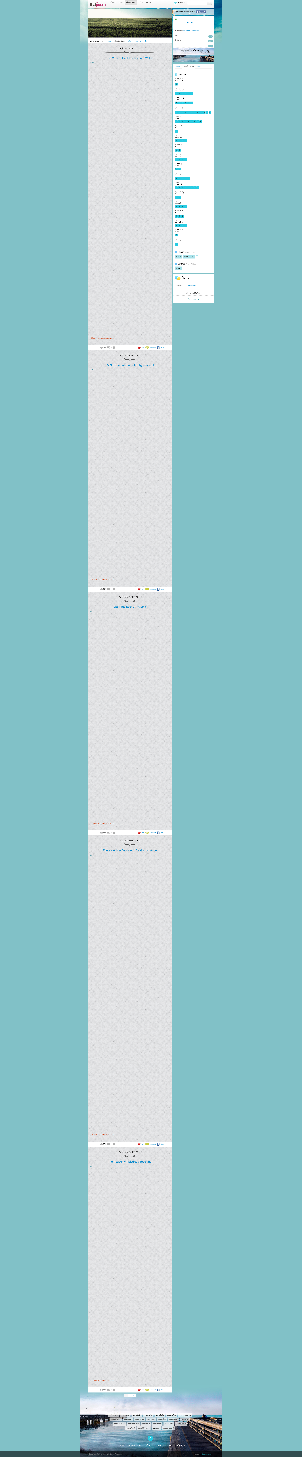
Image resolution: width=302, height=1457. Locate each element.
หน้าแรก (112, 2)
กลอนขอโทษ (171, 1415)
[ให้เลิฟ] (139, 347)
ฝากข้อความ (191, 285)
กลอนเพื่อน (162, 1419)
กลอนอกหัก (125, 1415)
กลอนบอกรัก (114, 1415)
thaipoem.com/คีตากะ (191, 30)
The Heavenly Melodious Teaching (129, 1161)
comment (153, 347)
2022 (179, 212)
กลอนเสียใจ (160, 1415)
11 (191, 93)
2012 (178, 127)
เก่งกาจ (178, 257)
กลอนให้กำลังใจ (143, 1428)
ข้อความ (138, 41)
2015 (178, 155)
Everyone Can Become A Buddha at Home (130, 850)
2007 (179, 80)
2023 (179, 221)
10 (185, 103)
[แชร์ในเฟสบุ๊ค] (158, 347)
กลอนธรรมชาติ (168, 1428)
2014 (178, 146)
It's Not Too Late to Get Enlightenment (130, 365)
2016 (178, 165)
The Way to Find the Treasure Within (129, 58)
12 (176, 84)
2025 (179, 240)
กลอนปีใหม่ (151, 1419)
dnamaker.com (207, 1454)
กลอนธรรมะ (169, 1424)
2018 (178, 174)
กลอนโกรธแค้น (119, 1424)
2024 (179, 231)
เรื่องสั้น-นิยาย (119, 41)
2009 (179, 99)
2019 (178, 183)
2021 (178, 202)
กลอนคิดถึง (137, 1415)
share (162, 347)
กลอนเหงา (156, 1428)
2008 (179, 89)
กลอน (121, 2)
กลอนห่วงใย (148, 1415)
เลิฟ (146, 41)
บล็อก (141, 2)
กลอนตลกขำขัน (133, 1424)
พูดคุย (158, 1446)
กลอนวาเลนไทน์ (185, 1415)
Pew (192, 257)
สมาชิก (148, 2)
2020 (179, 193)
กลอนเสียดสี (130, 1428)
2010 (179, 108)
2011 (178, 117)
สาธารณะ (180, 285)
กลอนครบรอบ (116, 1419)
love (143, 347)
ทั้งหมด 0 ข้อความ (193, 299)
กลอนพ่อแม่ (185, 1419)
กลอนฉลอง (128, 1419)
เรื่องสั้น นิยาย (130, 2)
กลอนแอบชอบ (181, 1424)
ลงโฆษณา (180, 1446)
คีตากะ (92, 62)
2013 (178, 136)
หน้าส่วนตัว (181, 3)
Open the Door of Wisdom (130, 606)
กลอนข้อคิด (157, 1424)
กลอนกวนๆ (146, 1424)
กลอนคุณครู (173, 1419)
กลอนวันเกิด (139, 1419)
